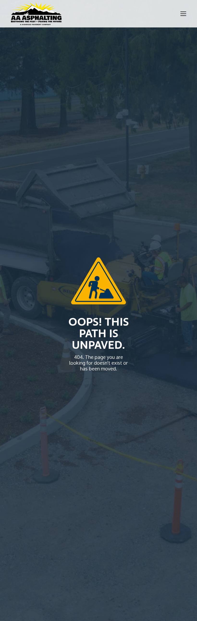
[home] (36, 13)
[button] (182, 13)
